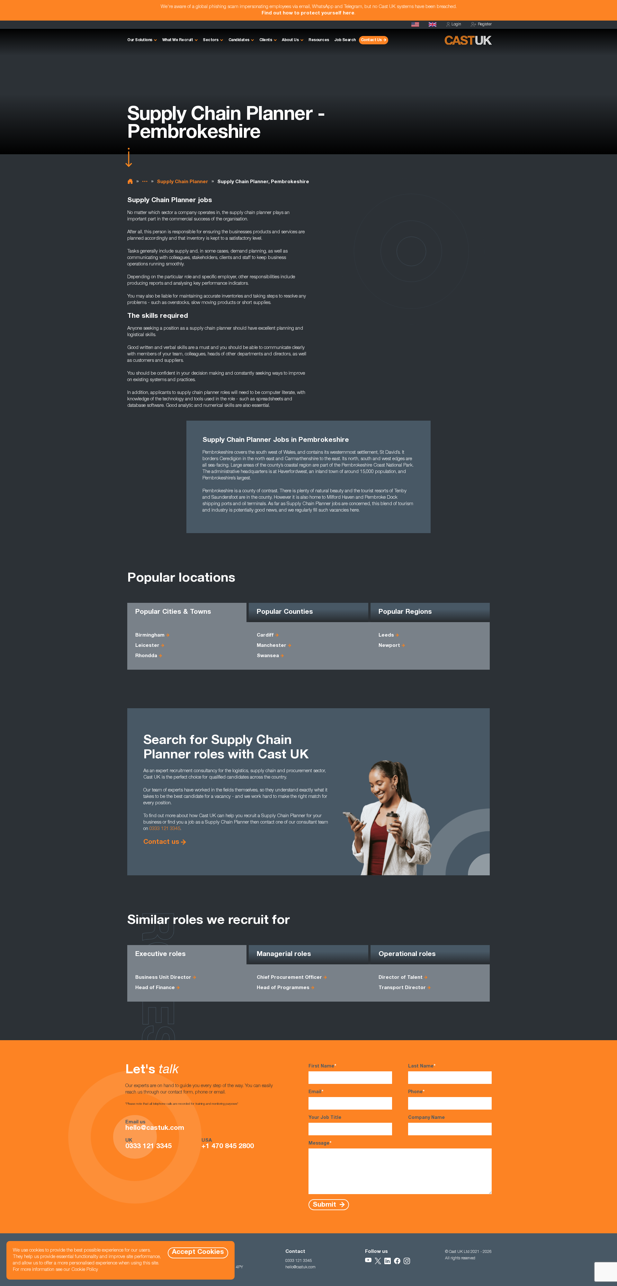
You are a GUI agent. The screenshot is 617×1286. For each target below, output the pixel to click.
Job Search (345, 40)
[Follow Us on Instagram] (407, 1261)
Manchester (271, 645)
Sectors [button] (211, 40)
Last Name (421, 1066)
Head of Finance (155, 988)
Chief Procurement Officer (289, 977)
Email (315, 1092)
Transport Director (402, 988)
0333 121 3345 (164, 828)
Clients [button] (265, 40)
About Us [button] (290, 40)
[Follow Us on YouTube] (368, 1261)
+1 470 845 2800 (227, 1147)
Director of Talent (401, 977)
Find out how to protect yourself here (308, 13)
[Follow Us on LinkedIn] (387, 1261)
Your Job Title (324, 1118)
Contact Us (371, 40)
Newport (389, 645)
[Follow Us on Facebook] (397, 1261)
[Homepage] (432, 24)
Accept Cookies (198, 1252)
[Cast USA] (415, 24)
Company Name (426, 1118)
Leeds (386, 635)
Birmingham (150, 635)
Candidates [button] (238, 40)
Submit (325, 1204)
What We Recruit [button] (177, 40)
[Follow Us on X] (378, 1261)
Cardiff (265, 635)
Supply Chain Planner (182, 182)
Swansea (268, 656)
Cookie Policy (84, 1269)
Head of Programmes (283, 988)
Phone (416, 1092)
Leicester (147, 645)
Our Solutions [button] (139, 40)
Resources (318, 40)
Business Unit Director (163, 977)
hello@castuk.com (154, 1128)
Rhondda (146, 656)
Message (319, 1143)
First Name (322, 1066)
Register (485, 24)
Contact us (161, 842)
